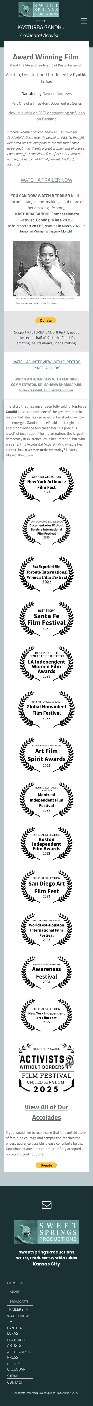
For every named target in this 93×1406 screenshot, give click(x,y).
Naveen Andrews (57, 93)
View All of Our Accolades (46, 1112)
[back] (19, 274)
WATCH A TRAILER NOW (46, 180)
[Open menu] (84, 20)
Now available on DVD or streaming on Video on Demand (46, 116)
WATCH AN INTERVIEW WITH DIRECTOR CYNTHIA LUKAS (46, 365)
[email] (46, 1205)
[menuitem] (20, 1292)
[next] (74, 274)
